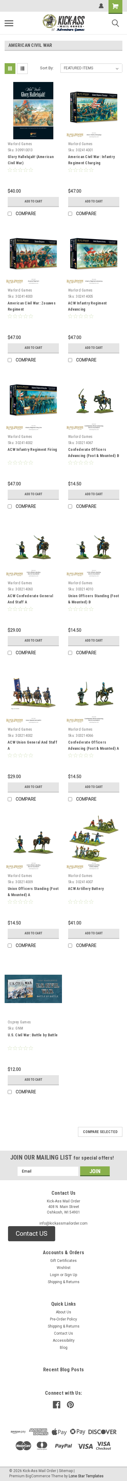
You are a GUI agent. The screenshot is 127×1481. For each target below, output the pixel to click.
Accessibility (64, 1340)
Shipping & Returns (64, 1282)
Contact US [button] (31, 1233)
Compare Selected (100, 1132)
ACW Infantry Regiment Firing (32, 449)
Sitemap (66, 1471)
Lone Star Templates (86, 1476)
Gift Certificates (63, 1261)
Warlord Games (20, 144)
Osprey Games (19, 1022)
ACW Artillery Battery (86, 889)
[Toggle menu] (9, 23)
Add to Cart (33, 201)
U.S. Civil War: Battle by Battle (33, 1035)
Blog (64, 1347)
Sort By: (47, 68)
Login (54, 1275)
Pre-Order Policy (63, 1319)
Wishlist (64, 1268)
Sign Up (70, 1275)
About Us (63, 1312)
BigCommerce (38, 1476)
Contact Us (63, 1333)
